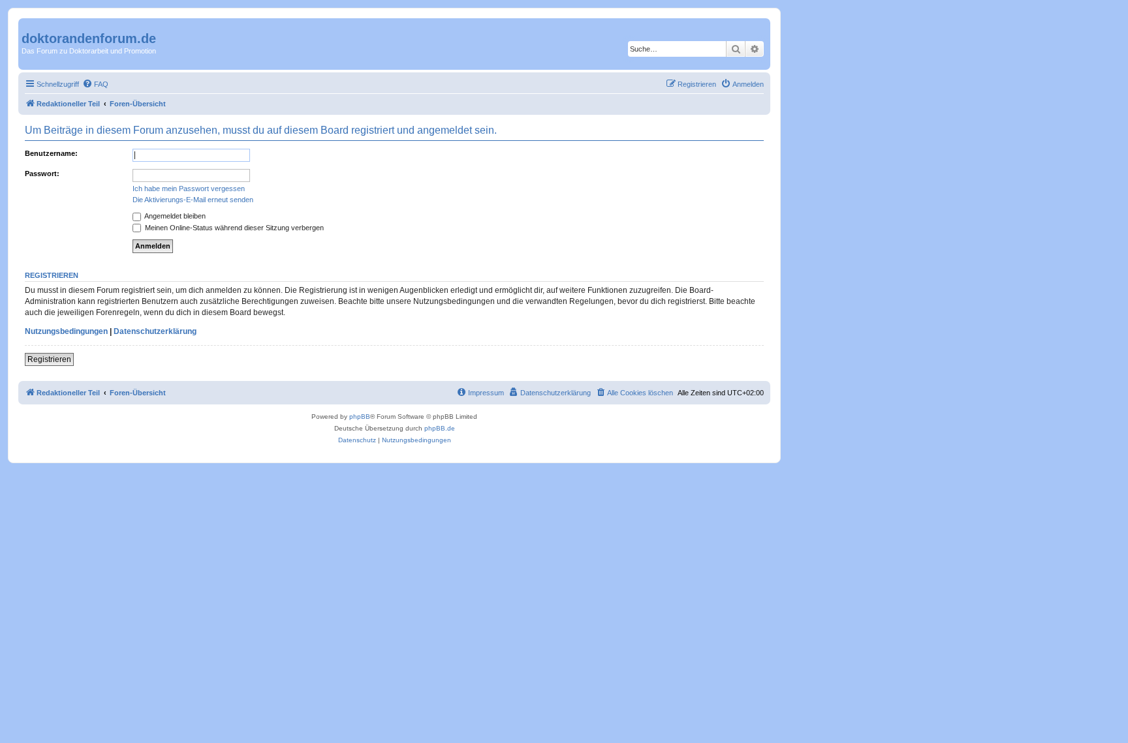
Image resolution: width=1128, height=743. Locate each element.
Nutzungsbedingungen (66, 331)
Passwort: (42, 173)
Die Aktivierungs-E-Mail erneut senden (193, 200)
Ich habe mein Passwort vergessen (189, 188)
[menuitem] (95, 84)
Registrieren (49, 359)
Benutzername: (51, 153)
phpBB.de (439, 428)
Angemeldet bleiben (174, 216)
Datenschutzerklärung (155, 331)
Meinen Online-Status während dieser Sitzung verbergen (233, 228)
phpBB (359, 416)
